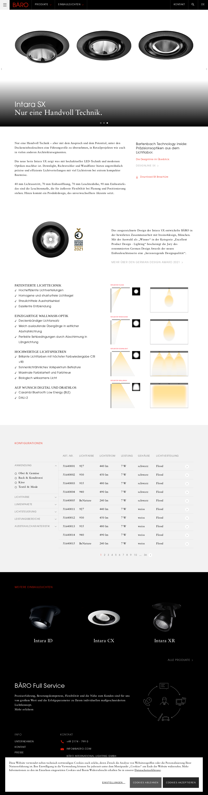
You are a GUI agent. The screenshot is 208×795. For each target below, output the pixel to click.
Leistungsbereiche (27, 519)
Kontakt (179, 5)
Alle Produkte (179, 660)
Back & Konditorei (31, 478)
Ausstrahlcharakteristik (32, 526)
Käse (22, 482)
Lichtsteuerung (26, 512)
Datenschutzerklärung (148, 770)
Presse (19, 753)
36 (145, 555)
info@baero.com (79, 749)
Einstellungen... (113, 782)
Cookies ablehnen (145, 782)
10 (135, 555)
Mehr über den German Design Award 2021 (145, 262)
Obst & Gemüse (29, 473)
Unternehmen (24, 742)
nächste (150, 555)
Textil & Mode (28, 487)
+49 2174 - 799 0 (77, 742)
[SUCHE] (193, 5)
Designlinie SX (146, 166)
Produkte (41, 5)
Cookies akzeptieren (181, 782)
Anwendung (23, 466)
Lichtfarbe (22, 497)
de (203, 5)
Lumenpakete (23, 505)
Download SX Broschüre (154, 177)
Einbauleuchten (69, 5)
